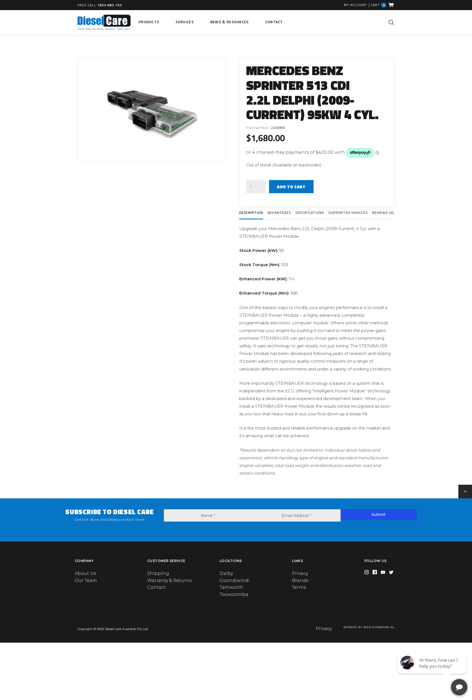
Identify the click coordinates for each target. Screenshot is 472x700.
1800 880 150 (109, 5)
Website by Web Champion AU (368, 627)
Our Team (86, 580)
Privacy (300, 573)
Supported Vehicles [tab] (348, 212)
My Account (355, 4)
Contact (274, 22)
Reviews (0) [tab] (383, 212)
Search (391, 22)
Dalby (226, 573)
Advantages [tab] (279, 212)
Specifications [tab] (309, 212)
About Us (85, 573)
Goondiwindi (235, 580)
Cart (378, 4)
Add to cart (291, 187)
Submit (378, 514)
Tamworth (231, 587)
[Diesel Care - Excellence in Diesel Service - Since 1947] (104, 22)
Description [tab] (251, 212)
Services (185, 22)
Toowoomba (234, 594)
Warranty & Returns (169, 580)
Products (149, 22)
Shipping (158, 573)
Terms (299, 587)
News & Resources (229, 22)
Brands (300, 580)
